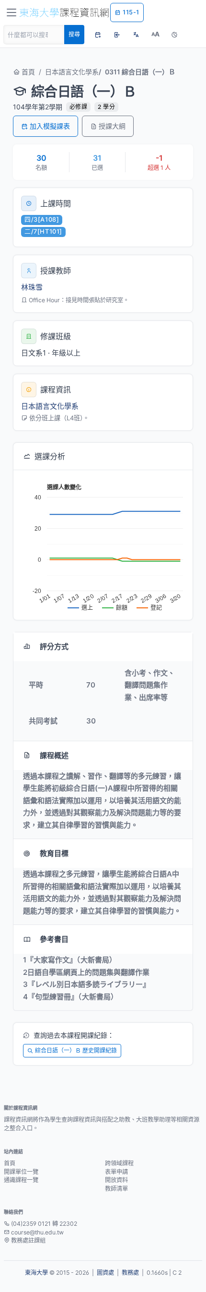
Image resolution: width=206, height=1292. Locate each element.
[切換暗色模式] (174, 34)
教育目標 (54, 853)
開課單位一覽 (21, 1171)
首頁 (27, 72)
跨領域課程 (119, 1163)
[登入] (116, 34)
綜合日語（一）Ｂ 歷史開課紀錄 (76, 1050)
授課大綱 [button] (112, 126)
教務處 (130, 1272)
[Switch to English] (136, 34)
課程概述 (54, 755)
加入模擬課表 (50, 126)
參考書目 (54, 939)
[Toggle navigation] (11, 12)
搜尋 (74, 34)
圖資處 (105, 1272)
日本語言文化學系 (72, 72)
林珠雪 (32, 287)
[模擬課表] (97, 34)
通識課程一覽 (21, 1180)
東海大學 (36, 1272)
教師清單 (116, 1188)
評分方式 (54, 646)
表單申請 (116, 1171)
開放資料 (116, 1180)
